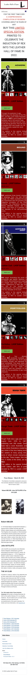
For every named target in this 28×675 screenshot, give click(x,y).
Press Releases (6, 654)
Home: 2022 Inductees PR (10, 622)
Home (3, 639)
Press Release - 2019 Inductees (11, 625)
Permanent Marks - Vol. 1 (9, 656)
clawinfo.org (22, 603)
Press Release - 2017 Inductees (11, 629)
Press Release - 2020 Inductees (11, 623)
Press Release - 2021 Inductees (11, 618)
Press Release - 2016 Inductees (11, 630)
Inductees (4, 641)
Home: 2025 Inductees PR (10, 620)
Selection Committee (7, 646)
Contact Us (5, 652)
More (3, 650)
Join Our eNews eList (7, 648)
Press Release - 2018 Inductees (11, 627)
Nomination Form (6, 643)
